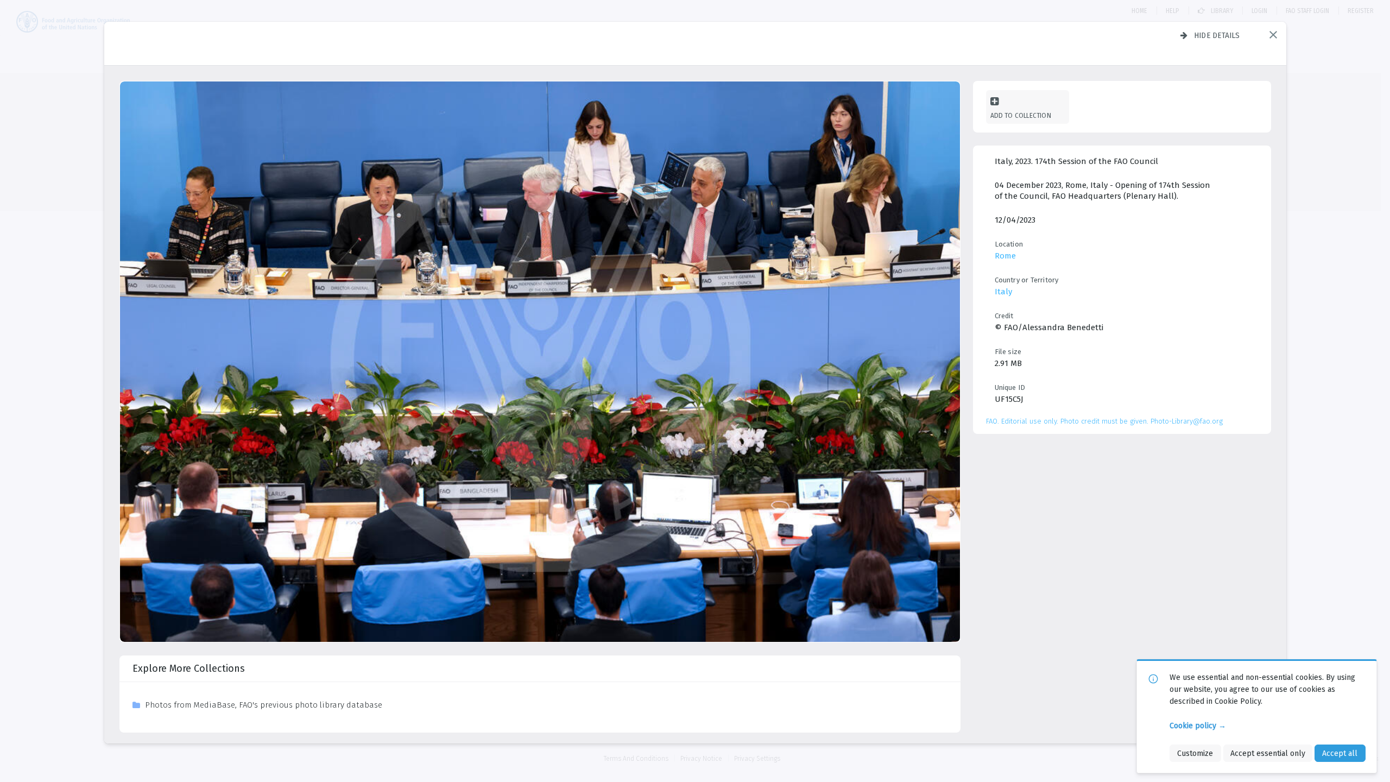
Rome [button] (1005, 256)
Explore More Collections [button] (188, 668)
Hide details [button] (1217, 35)
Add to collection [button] (1020, 115)
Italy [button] (1003, 292)
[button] (1273, 34)
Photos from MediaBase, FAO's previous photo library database (263, 705)
